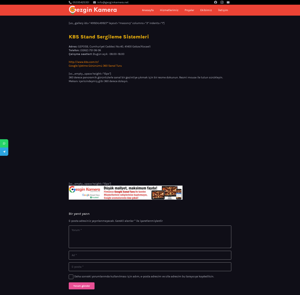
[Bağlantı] (93, 10)
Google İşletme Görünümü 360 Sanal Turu (95, 65)
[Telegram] (4, 152)
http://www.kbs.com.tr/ (84, 62)
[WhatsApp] (4, 143)
